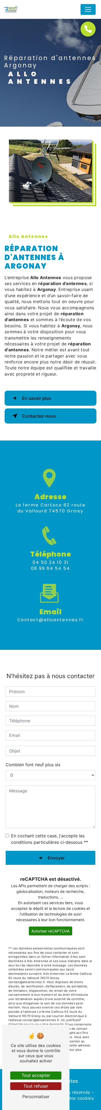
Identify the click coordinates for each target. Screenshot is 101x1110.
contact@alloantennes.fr (50, 620)
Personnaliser (36, 1096)
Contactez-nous (39, 416)
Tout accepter (36, 1075)
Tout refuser (35, 1086)
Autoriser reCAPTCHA (50, 931)
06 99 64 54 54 (50, 568)
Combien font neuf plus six (33, 764)
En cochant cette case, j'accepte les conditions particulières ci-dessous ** (49, 839)
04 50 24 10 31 (51, 562)
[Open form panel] (88, 29)
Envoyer (56, 858)
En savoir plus (36, 398)
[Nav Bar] (88, 9)
